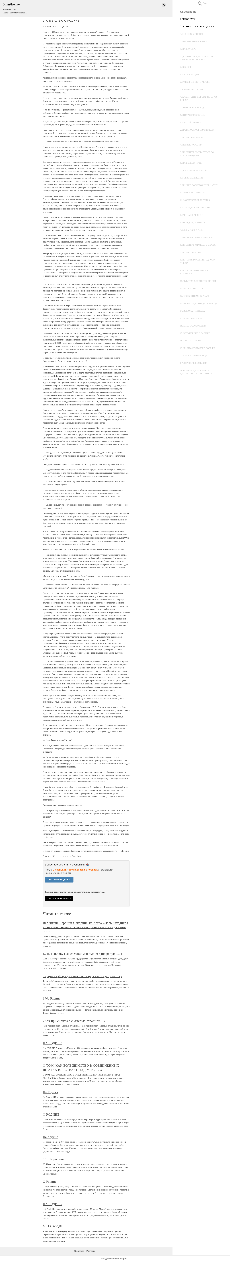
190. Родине (52, 998)
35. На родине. (54, 1159)
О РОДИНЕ (51, 1114)
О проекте (79, 1251)
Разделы (90, 1251)
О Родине (50, 1181)
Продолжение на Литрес (59, 898)
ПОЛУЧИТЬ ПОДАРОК (59, 879)
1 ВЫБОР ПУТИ (188, 19)
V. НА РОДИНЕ (54, 1226)
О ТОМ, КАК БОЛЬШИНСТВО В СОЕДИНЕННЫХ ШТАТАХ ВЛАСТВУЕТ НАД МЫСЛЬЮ (81, 1067)
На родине (50, 1137)
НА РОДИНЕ (52, 1043)
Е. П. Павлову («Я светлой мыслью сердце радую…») (82, 953)
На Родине (50, 1092)
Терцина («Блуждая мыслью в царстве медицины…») (82, 976)
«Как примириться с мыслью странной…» (74, 1021)
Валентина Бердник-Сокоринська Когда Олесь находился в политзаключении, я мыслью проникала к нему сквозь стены (85, 927)
